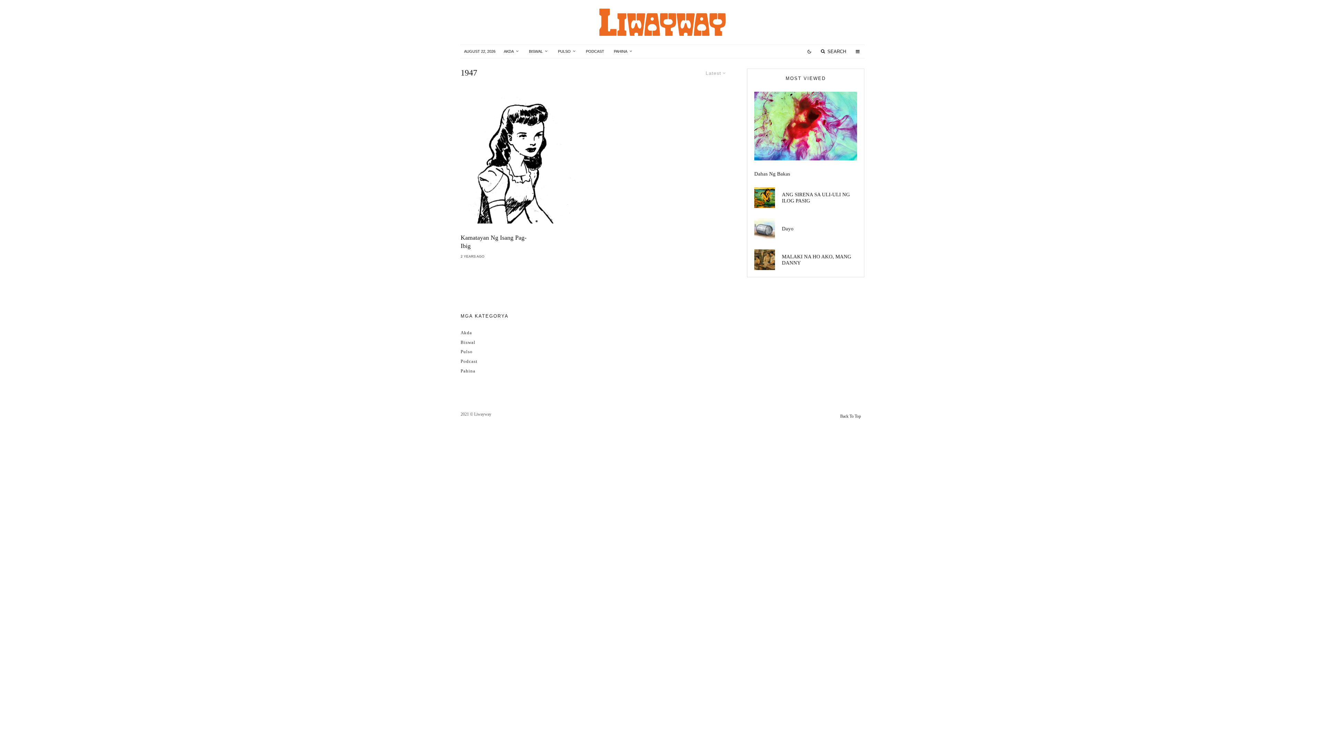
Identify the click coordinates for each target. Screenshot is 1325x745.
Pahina (620, 51)
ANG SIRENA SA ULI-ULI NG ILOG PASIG (816, 197)
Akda (509, 51)
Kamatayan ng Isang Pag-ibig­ (494, 241)
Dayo (788, 228)
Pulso (564, 51)
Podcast (595, 51)
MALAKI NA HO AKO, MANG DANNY (816, 260)
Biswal (536, 51)
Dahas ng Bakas (772, 174)
